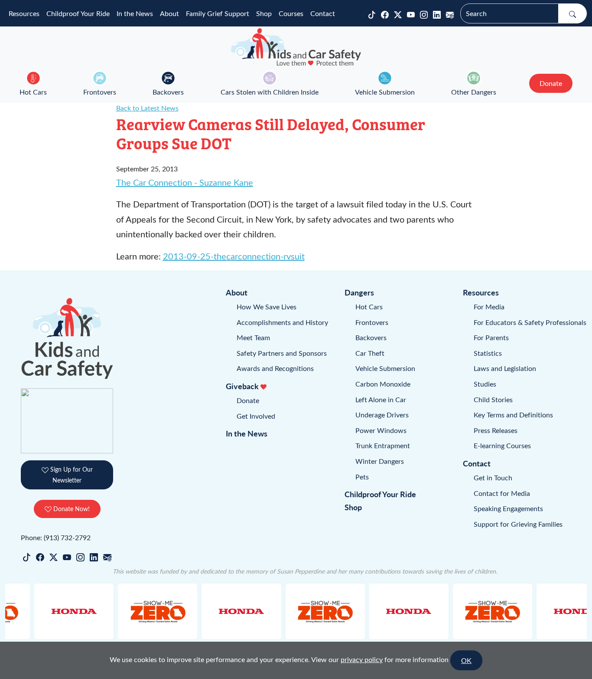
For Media (489, 306)
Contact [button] (322, 13)
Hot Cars (33, 91)
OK (466, 660)
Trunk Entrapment (382, 445)
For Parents (491, 337)
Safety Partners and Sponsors (282, 353)
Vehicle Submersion (385, 91)
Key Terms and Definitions (513, 414)
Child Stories (493, 399)
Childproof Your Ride (78, 13)
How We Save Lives (266, 306)
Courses (291, 13)
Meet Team (253, 337)
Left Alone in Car (380, 399)
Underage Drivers (382, 414)
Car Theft (369, 353)
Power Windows (381, 430)
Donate (248, 400)
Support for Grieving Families (518, 523)
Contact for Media (502, 493)
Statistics (488, 353)
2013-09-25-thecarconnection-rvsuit (234, 256)
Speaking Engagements (508, 508)
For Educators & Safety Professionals (530, 322)
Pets (362, 476)
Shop (264, 13)
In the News (135, 13)
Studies (485, 383)
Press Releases (495, 430)
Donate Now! (71, 509)
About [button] (169, 13)
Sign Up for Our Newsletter (71, 474)
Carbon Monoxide (382, 383)
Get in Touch (493, 477)
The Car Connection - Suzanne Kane (184, 182)
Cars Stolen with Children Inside (270, 91)
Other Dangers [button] (473, 91)
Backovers (168, 91)
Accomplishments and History (282, 322)
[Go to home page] (296, 47)
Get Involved (256, 415)
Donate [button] (551, 83)
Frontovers (99, 91)
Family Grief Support (217, 13)
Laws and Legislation (505, 368)
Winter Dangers (379, 461)
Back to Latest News (147, 107)
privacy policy (362, 659)
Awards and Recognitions (275, 368)
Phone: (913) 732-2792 (56, 537)
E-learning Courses (502, 445)
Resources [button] (24, 13)
